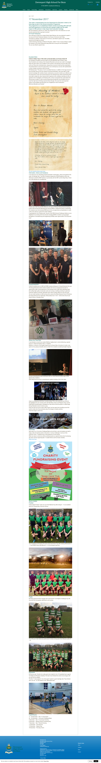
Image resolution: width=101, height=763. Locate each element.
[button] (97, 4)
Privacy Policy (46, 761)
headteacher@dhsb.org (44, 746)
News (79, 749)
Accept (96, 761)
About (79, 745)
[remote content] (50, 51)
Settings (90, 761)
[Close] (99, 761)
